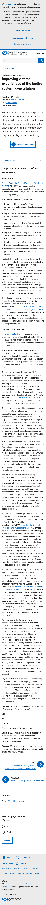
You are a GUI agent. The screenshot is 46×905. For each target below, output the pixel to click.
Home (4, 68)
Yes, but (10, 832)
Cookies (35, 869)
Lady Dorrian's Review (11, 334)
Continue (7, 840)
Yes (8, 821)
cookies (11, 4)
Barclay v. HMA (24, 398)
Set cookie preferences (23, 44)
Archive (16, 869)
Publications (13, 68)
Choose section (9, 160)
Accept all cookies (23, 30)
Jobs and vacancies (24, 873)
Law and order (11, 103)
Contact (26, 869)
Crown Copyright (8, 873)
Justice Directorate (18, 100)
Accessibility (6, 869)
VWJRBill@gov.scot (16, 801)
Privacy (38, 873)
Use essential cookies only (23, 38)
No (8, 826)
